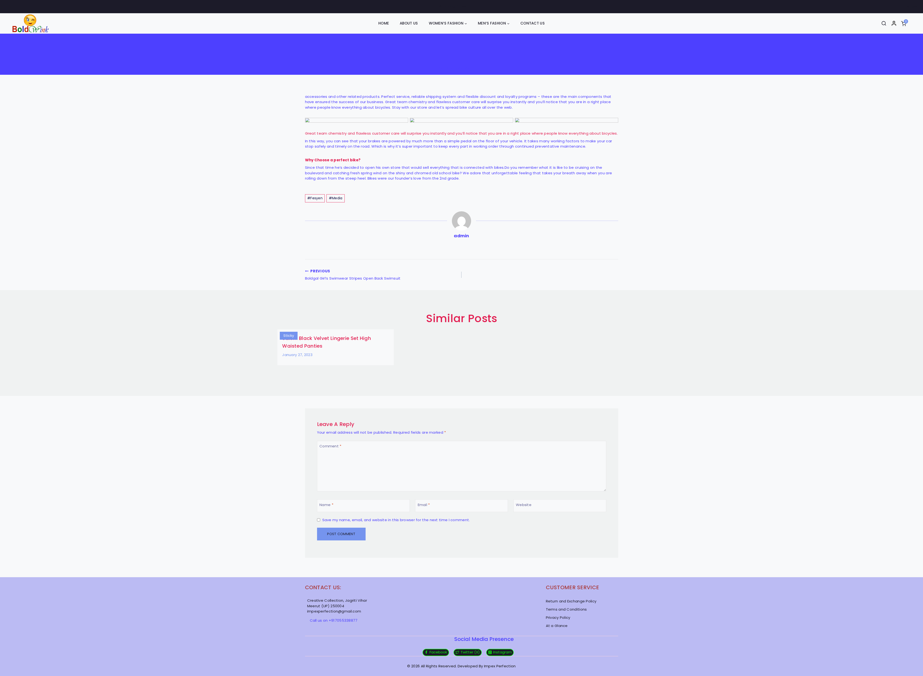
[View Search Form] (883, 23)
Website (523, 504)
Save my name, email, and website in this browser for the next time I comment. (396, 520)
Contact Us (532, 23)
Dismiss (910, 6)
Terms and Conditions (566, 609)
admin (449, 67)
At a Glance (557, 625)
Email (424, 504)
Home (383, 23)
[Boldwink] (30, 23)
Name (326, 504)
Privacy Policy (558, 617)
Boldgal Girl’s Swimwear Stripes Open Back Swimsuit (353, 275)
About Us (409, 23)
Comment (330, 446)
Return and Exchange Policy (571, 601)
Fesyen (315, 198)
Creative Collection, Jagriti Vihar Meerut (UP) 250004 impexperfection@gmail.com (337, 606)
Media (336, 198)
